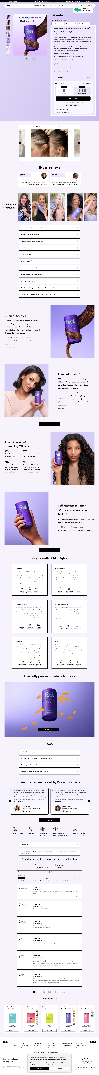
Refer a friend (51, 1045)
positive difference (67, 880)
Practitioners (79, 1043)
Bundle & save (51, 1043)
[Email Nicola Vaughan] (67, 811)
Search (15, 1045)
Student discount (52, 1050)
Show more (59, 1068)
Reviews (45, 5)
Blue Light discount (53, 1052)
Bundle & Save (37, 5)
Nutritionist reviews (67, 1043)
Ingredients (82, 24)
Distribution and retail (81, 1050)
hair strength (38, 880)
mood (61, 1001)
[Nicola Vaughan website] (70, 811)
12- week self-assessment (11, 347)
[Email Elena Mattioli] (26, 811)
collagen (46, 1001)
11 (59, 992)
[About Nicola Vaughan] (63, 811)
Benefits (55, 24)
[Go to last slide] (26, 59)
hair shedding (70, 878)
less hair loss (48, 880)
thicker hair (60, 878)
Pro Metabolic (37, 1043)
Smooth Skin (37, 1050)
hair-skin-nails (54, 1001)
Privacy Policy (51, 1065)
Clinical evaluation (9, 344)
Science (61, 5)
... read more (43, 184)
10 (57, 992)
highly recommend (49, 878)
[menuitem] (8, 16)
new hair (39, 878)
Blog (51, 5)
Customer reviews (66, 1045)
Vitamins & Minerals (39, 1052)
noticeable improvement (25, 880)
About (55, 5)
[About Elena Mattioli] (23, 811)
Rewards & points (52, 1047)
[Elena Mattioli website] (29, 811)
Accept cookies (39, 1068)
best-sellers (40, 1001)
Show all (21, 878)
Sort (19, 872)
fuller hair (57, 880)
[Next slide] (34, 59)
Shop (31, 5)
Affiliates (78, 1047)
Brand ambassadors (81, 1045)
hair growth (30, 878)
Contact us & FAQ (25, 1045)
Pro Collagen (37, 1045)
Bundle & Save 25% (13, 1)
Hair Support (37, 1047)
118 (64, 992)
